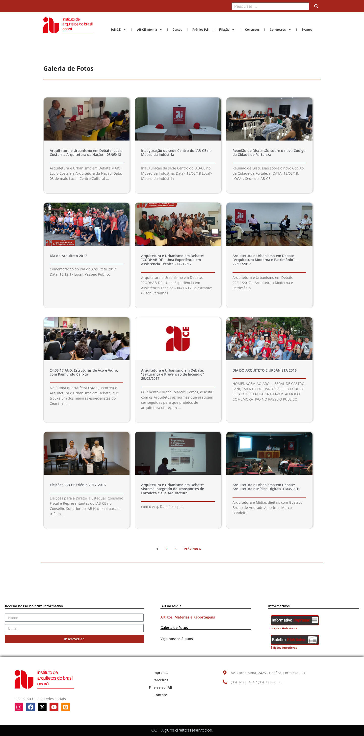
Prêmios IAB (200, 29)
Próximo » (192, 548)
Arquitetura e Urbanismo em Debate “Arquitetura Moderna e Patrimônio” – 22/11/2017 (265, 259)
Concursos (252, 29)
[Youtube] (54, 707)
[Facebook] (30, 707)
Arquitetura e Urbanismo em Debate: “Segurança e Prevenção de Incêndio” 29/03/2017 (172, 374)
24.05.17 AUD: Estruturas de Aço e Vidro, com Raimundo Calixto (84, 372)
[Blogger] (65, 707)
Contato (160, 694)
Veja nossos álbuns (176, 638)
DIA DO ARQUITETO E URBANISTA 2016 (265, 370)
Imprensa (160, 672)
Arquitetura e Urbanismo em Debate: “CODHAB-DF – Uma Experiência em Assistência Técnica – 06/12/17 (172, 259)
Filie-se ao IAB (160, 687)
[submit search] (316, 6)
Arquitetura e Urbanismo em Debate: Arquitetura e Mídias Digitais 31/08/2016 (266, 486)
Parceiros (160, 680)
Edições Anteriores (284, 628)
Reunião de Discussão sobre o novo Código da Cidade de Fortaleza (269, 152)
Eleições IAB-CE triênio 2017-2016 (78, 484)
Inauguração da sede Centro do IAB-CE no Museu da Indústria (176, 152)
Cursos (177, 29)
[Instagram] (19, 707)
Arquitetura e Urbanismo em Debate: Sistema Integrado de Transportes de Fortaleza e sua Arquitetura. (172, 489)
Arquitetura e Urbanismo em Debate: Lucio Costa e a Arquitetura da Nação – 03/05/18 (86, 152)
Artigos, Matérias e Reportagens (187, 617)
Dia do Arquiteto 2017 (68, 255)
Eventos (307, 29)
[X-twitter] (42, 707)
